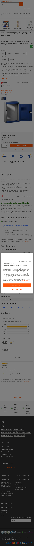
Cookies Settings (17, 289)
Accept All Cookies (17, 285)
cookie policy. (25, 280)
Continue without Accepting (25, 261)
